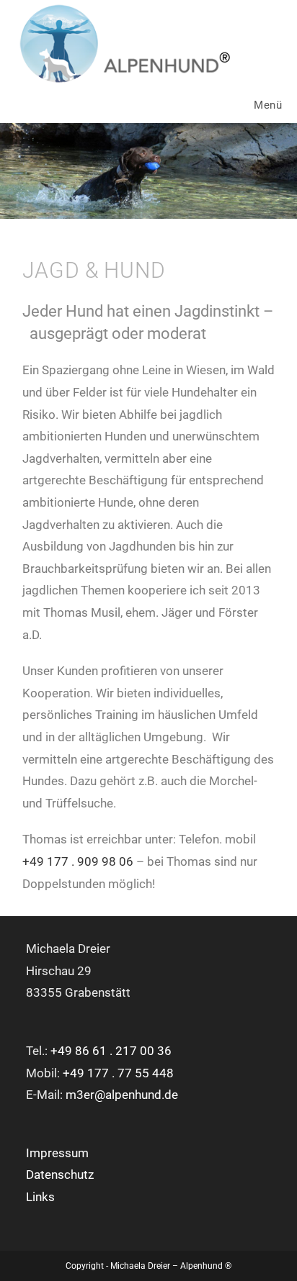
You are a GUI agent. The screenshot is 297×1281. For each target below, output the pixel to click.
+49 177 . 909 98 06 (77, 861)
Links (40, 1197)
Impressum (57, 1153)
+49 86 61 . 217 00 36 (111, 1051)
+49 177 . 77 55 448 (118, 1073)
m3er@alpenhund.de (122, 1094)
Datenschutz (60, 1174)
